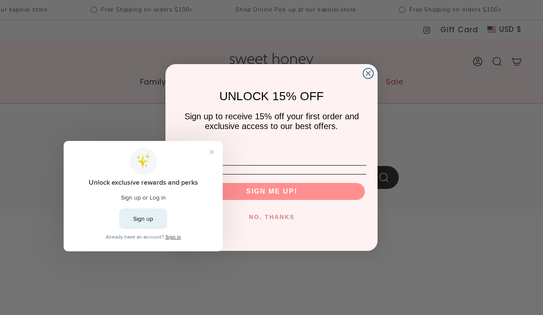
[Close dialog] (368, 73)
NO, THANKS (271, 217)
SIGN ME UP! (271, 191)
